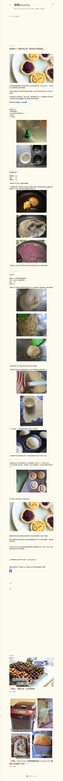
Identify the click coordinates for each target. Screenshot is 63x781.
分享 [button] (10, 583)
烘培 (18, 9)
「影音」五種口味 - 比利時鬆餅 (22, 689)
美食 (33, 9)
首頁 (15, 9)
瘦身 (21, 9)
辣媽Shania (22, 5)
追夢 (24, 9)
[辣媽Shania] (10, 571)
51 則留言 (14, 766)
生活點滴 (42, 9)
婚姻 (30, 9)
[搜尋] (53, 4)
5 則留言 (14, 691)
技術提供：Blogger (33, 776)
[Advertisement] (31, 640)
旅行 (27, 9)
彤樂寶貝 (37, 9)
